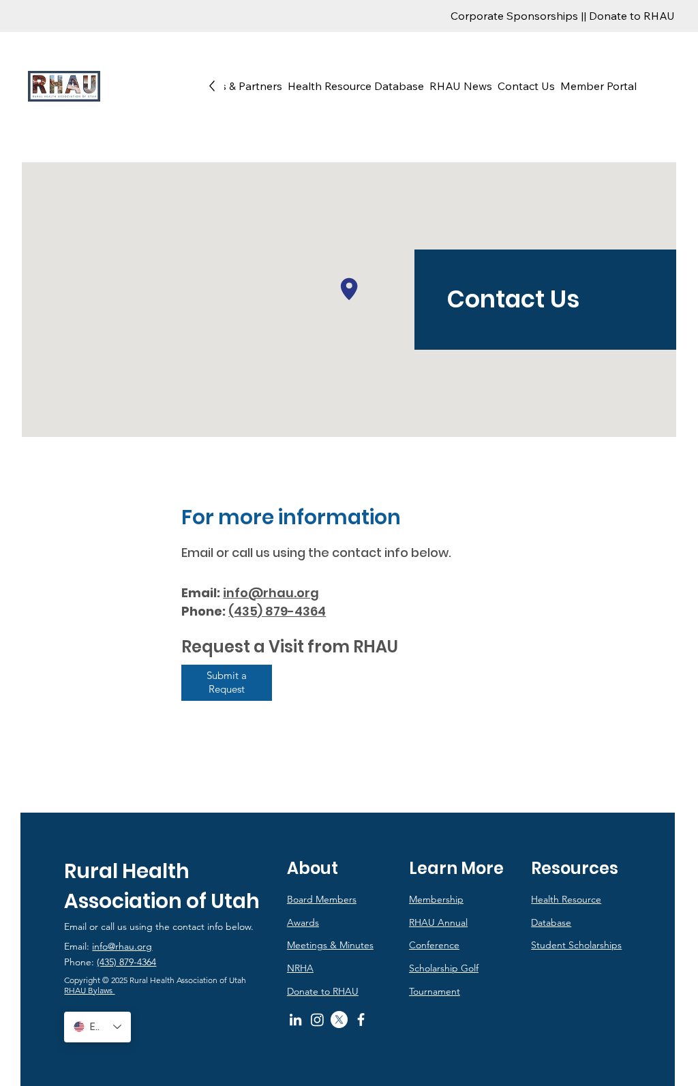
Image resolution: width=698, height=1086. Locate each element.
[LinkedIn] (295, 1019)
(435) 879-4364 (126, 962)
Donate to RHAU (323, 991)
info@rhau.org (271, 592)
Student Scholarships (576, 945)
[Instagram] (317, 1019)
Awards (303, 922)
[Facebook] (360, 1019)
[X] (339, 1019)
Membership (436, 899)
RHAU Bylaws (89, 990)
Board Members (321, 899)
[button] (229, 86)
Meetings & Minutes (330, 945)
